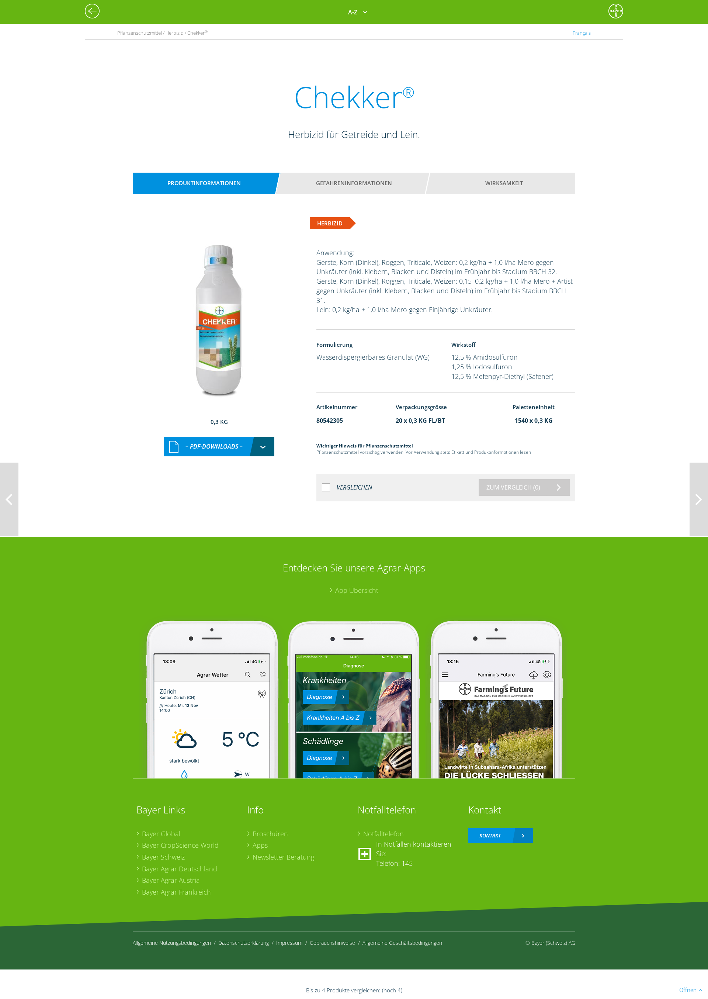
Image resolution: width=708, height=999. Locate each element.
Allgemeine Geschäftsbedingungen (402, 942)
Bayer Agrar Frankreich (176, 892)
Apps (260, 845)
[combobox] (219, 446)
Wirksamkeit (504, 183)
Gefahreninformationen (354, 183)
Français (582, 33)
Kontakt (490, 835)
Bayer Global (161, 833)
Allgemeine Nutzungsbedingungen (172, 942)
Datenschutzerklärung (243, 942)
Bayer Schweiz (163, 857)
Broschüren (270, 833)
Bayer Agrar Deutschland (179, 868)
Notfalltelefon (383, 833)
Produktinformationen (204, 183)
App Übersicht (356, 590)
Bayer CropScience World (180, 845)
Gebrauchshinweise (332, 942)
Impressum (289, 942)
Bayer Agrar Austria (171, 880)
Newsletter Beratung (283, 857)
